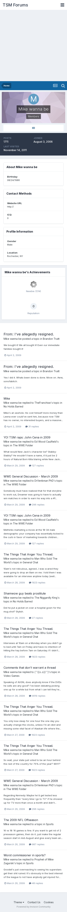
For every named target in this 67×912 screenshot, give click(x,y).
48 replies (37, 883)
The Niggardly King (45, 597)
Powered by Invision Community (34, 906)
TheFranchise (42, 402)
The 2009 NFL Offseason (21, 820)
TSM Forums (15, 5)
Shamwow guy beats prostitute (25, 593)
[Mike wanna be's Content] (33, 128)
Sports (50, 824)
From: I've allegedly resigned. (29, 334)
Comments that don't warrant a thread (30, 667)
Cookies (49, 902)
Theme (18, 902)
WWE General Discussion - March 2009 (31, 476)
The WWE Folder (23, 445)
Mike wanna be (13, 338)
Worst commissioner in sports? (25, 855)
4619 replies (38, 695)
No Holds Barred (13, 406)
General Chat (30, 562)
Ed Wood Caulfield (45, 441)
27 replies (37, 617)
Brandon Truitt (51, 338)
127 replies (37, 465)
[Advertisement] (33, 45)
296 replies (37, 504)
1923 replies (38, 582)
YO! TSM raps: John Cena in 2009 (27, 437)
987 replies (37, 844)
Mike (7, 398)
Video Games (11, 675)
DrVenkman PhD (44, 480)
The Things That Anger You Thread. (28, 554)
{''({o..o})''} (41, 672)
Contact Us (34, 902)
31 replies (33, 426)
